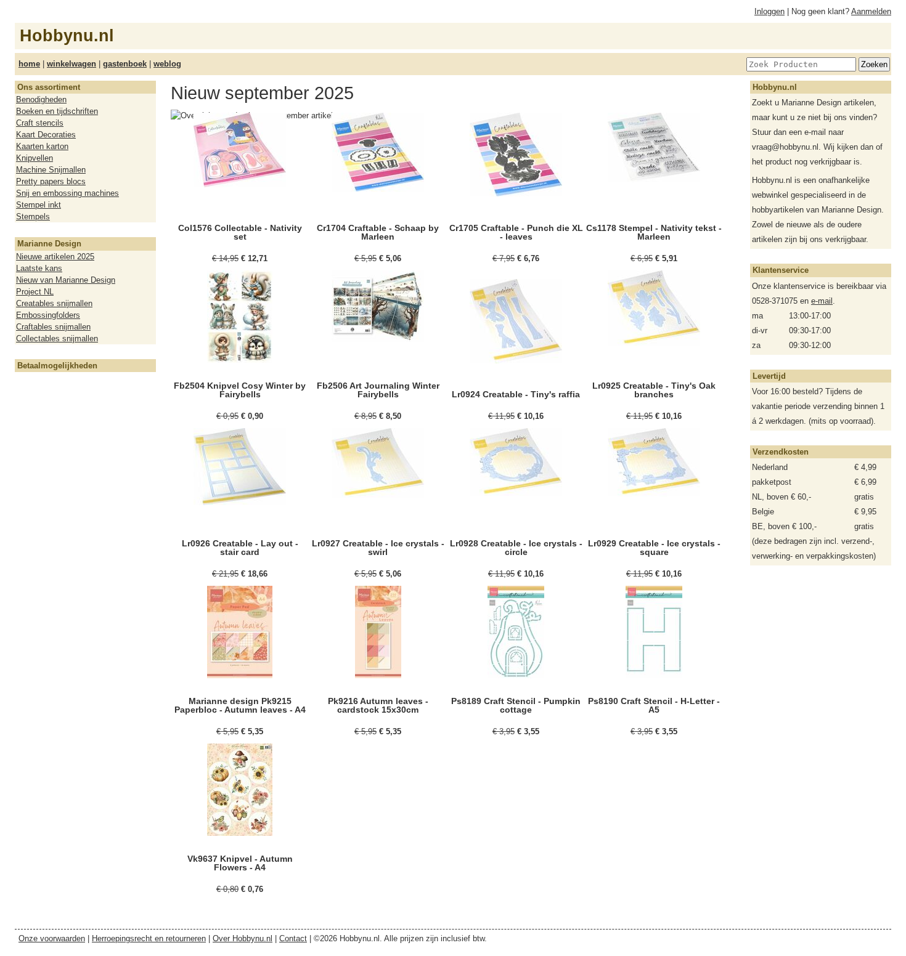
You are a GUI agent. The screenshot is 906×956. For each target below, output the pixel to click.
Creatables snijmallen (54, 303)
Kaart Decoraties (46, 134)
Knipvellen (34, 158)
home (29, 63)
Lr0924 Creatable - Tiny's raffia (516, 394)
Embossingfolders (48, 315)
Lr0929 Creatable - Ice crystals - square (654, 547)
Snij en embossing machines (67, 193)
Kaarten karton (42, 146)
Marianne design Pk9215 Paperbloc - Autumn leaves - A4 (240, 705)
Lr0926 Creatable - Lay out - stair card (240, 547)
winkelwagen (71, 63)
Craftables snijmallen (53, 326)
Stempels (33, 216)
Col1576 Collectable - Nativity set (240, 232)
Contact (293, 938)
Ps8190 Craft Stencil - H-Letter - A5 (654, 705)
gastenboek (125, 63)
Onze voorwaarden (51, 938)
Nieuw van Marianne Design (65, 280)
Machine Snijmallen (51, 169)
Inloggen (769, 11)
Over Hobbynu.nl (242, 938)
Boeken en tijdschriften (57, 111)
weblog (167, 63)
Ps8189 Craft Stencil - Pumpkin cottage (516, 705)
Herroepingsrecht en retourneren (149, 938)
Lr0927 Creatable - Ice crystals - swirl (378, 547)
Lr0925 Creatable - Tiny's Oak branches (654, 390)
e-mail (822, 301)
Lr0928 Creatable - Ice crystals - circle (516, 547)
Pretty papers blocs (51, 181)
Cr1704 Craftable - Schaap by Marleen (378, 232)
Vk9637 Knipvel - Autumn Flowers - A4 (240, 863)
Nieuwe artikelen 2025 (55, 256)
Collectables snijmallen (57, 338)
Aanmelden (871, 11)
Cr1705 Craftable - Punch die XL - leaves (516, 232)
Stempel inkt (38, 204)
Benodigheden (41, 99)
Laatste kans (39, 268)
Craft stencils (39, 123)
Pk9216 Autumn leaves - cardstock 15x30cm (378, 705)
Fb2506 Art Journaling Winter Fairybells (378, 390)
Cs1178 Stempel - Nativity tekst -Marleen (654, 232)
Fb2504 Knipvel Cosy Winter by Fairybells (240, 390)
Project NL (35, 291)
